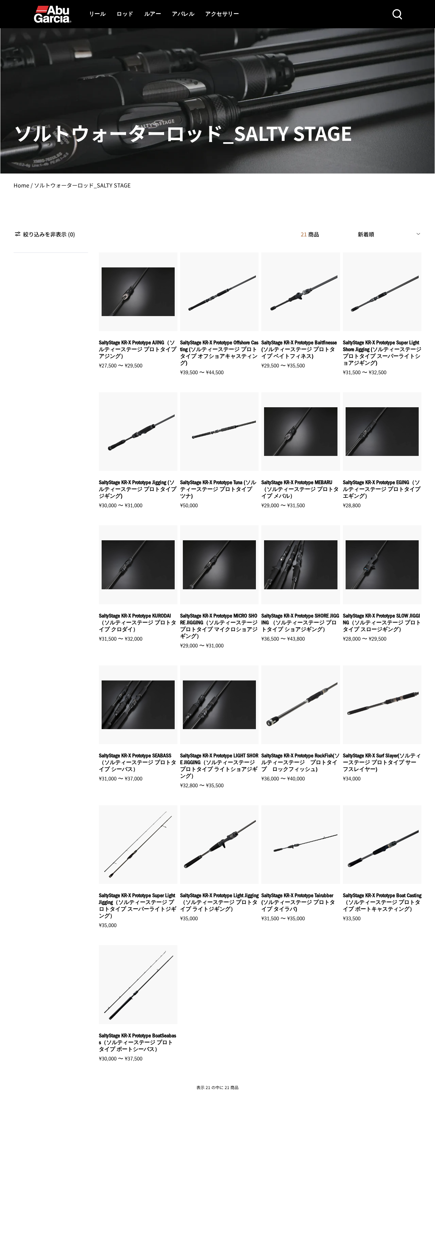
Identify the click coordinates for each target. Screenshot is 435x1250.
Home (21, 185)
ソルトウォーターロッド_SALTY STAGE (82, 185)
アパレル (183, 14)
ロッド (125, 14)
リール (97, 14)
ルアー (152, 14)
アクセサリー (222, 14)
